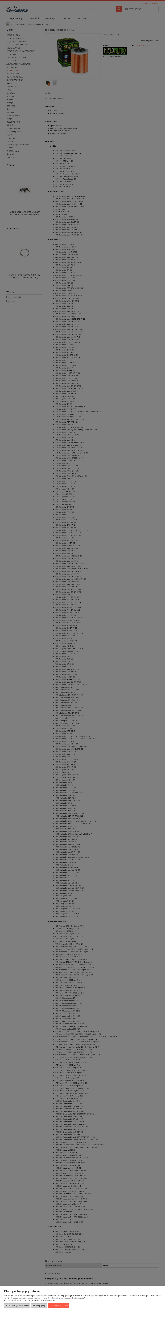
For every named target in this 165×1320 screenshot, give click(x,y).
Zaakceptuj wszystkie (58, 1305)
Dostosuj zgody (39, 1305)
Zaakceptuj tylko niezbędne (17, 1305)
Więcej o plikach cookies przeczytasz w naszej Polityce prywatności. (29, 1300)
